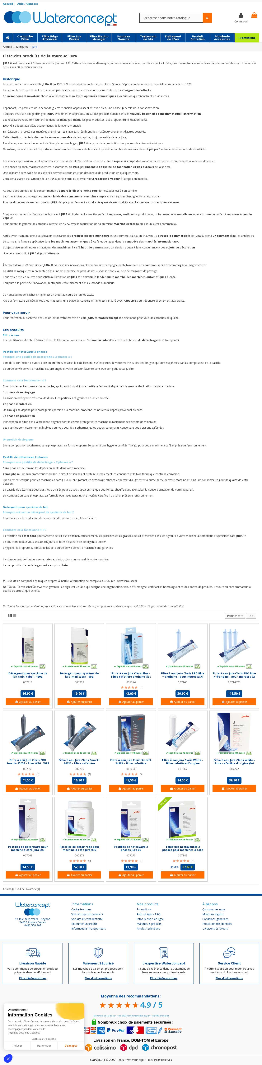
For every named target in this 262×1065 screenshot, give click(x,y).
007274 (131, 682)
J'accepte (71, 1045)
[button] (8, 1058)
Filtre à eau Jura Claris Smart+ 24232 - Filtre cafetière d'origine (79, 763)
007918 (79, 682)
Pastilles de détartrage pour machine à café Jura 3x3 (28, 848)
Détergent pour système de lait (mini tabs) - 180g (27, 675)
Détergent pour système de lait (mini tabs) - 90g (79, 675)
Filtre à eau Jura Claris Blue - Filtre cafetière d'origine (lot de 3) (131, 677)
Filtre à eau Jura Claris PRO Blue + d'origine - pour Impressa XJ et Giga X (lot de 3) (234, 677)
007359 (27, 769)
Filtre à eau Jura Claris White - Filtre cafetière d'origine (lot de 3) (234, 763)
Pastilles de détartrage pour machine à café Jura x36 (79, 848)
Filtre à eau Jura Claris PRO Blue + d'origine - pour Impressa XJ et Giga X (182, 677)
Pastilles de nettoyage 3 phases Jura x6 (131, 848)
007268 (27, 855)
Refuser (17, 1045)
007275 (79, 769)
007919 (27, 682)
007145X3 (234, 682)
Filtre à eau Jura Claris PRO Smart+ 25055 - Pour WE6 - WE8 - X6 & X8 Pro (28, 763)
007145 (182, 682)
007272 (234, 769)
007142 (182, 855)
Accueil (8, 4)
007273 (79, 855)
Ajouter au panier (30, 702)
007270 (131, 855)
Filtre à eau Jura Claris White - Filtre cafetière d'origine (182, 761)
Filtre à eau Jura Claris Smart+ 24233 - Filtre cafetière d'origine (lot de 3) (131, 763)
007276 (131, 769)
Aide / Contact (27, 4)
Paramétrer (44, 1045)
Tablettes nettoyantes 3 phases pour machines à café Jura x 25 (182, 850)
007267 (182, 769)
